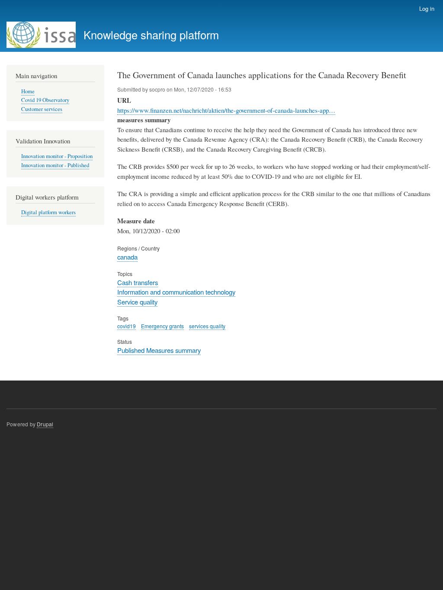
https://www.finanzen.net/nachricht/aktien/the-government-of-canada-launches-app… (226, 110)
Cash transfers (137, 282)
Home (28, 91)
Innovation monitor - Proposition (57, 156)
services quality (207, 326)
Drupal (45, 424)
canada (127, 256)
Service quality (137, 301)
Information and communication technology (176, 291)
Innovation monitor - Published (55, 165)
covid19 (126, 326)
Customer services (41, 109)
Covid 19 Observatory (45, 100)
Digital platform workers (48, 212)
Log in (426, 8)
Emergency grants (162, 326)
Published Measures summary (159, 350)
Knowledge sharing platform (151, 34)
